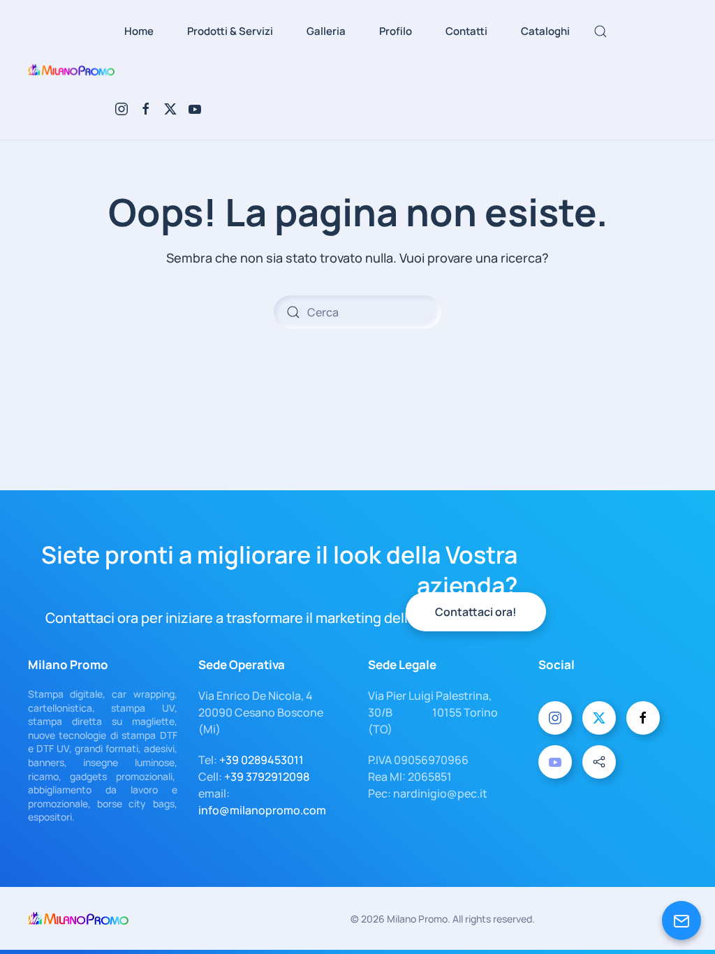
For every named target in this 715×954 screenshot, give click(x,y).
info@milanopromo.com (262, 810)
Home (139, 31)
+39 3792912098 (266, 776)
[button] (600, 31)
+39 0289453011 (261, 760)
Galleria (326, 31)
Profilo (395, 31)
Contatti (466, 31)
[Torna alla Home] (71, 70)
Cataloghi (545, 31)
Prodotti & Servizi (230, 31)
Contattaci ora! (476, 611)
